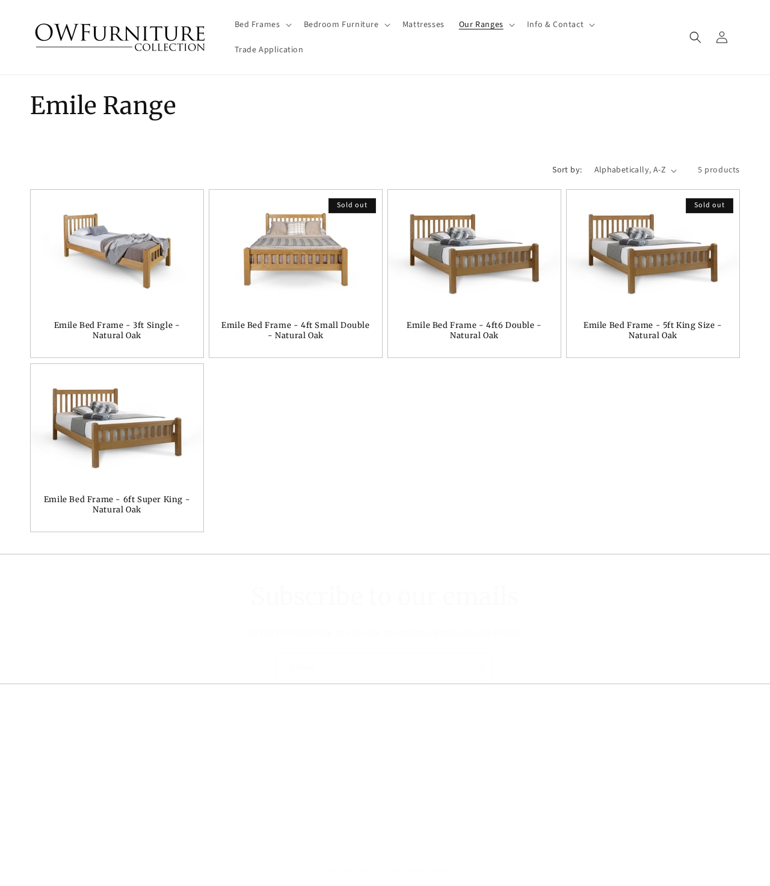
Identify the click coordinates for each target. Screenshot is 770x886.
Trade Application (64, 786)
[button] (262, 24)
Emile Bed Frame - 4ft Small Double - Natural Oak (295, 331)
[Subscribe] (479, 667)
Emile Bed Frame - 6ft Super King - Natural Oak (117, 505)
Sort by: (567, 170)
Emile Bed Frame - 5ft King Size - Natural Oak (653, 331)
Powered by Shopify (419, 870)
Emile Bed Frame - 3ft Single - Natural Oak (117, 331)
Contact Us (51, 807)
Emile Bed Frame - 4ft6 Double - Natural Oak (474, 331)
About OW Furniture (69, 765)
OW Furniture (365, 870)
